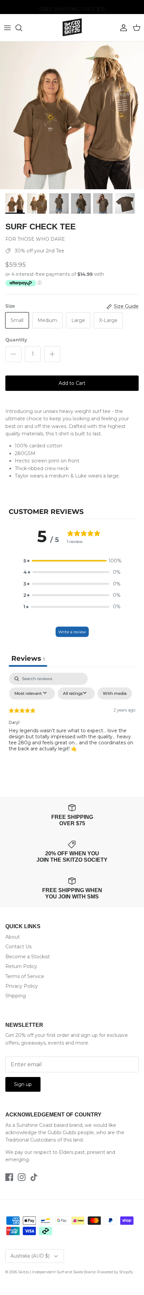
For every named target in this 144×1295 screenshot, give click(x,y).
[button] (72, 560)
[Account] (122, 27)
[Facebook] (9, 1177)
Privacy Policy (21, 986)
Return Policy (21, 966)
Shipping (15, 996)
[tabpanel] (72, 722)
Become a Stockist (27, 957)
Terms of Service (24, 976)
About (12, 937)
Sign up (23, 1084)
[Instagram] (21, 1177)
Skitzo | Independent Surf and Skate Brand (56, 1272)
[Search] (22, 27)
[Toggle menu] (7, 27)
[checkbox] (114, 693)
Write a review (72, 631)
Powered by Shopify (115, 1272)
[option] (72, 115)
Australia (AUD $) (30, 1256)
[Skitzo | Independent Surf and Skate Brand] (72, 27)
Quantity (16, 340)
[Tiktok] (34, 1177)
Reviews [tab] (28, 658)
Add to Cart (72, 383)
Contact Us (18, 947)
